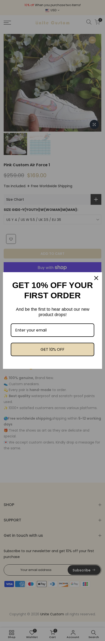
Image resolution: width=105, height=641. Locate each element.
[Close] (96, 278)
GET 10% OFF (52, 349)
